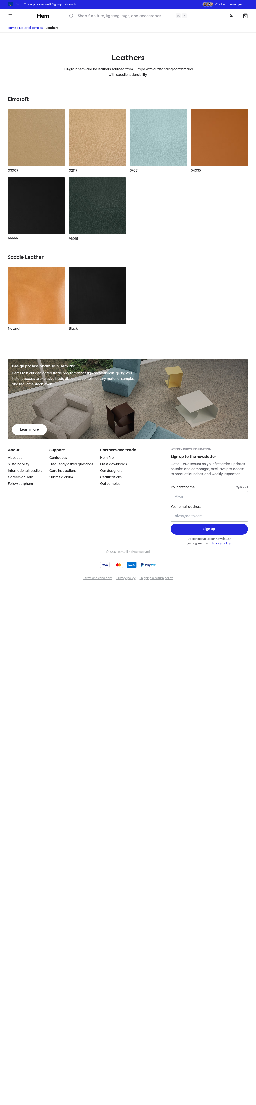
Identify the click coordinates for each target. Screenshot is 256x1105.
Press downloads (113, 464)
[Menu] (11, 16)
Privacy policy (221, 543)
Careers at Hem (20, 477)
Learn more (29, 429)
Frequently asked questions (71, 464)
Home (12, 28)
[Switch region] (14, 4)
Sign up (57, 4)
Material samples (31, 28)
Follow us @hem (20, 484)
